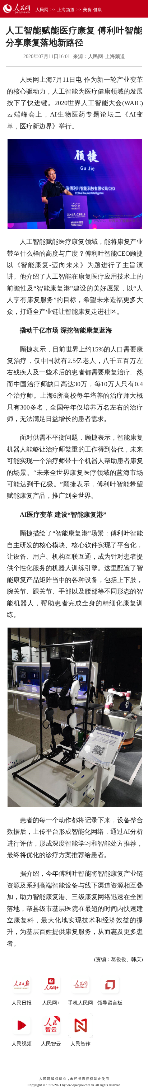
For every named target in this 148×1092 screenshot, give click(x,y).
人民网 (42, 9)
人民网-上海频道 (106, 56)
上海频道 (65, 9)
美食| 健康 (92, 9)
